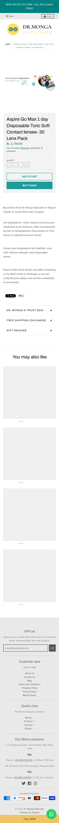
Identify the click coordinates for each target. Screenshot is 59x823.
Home (7, 44)
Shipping (24, 148)
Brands (28, 728)
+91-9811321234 (23, 760)
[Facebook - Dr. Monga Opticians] (29, 783)
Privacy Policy (29, 691)
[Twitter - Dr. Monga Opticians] (24, 783)
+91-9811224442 (22, 777)
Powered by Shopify (29, 812)
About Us (29, 673)
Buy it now (30, 185)
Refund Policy (29, 695)
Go (52, 648)
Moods (28, 717)
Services (28, 724)
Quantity (11, 160)
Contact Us (29, 677)
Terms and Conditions (29, 684)
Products (28, 721)
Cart (49, 16)
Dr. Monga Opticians (34, 808)
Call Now (29, 819)
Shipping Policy (29, 687)
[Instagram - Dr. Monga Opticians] (35, 783)
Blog (29, 680)
